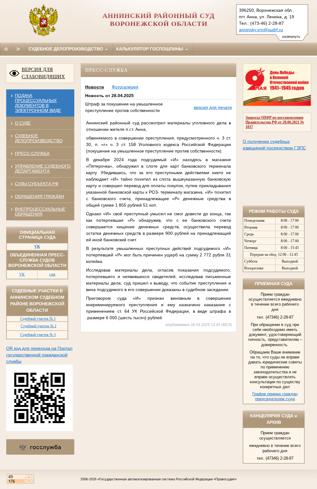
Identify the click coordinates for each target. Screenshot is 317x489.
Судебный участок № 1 (38, 318)
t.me (52, 274)
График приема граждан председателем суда (274, 396)
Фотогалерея (125, 86)
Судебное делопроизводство (66, 48)
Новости (94, 86)
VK (22, 274)
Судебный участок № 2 (38, 326)
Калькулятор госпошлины (150, 48)
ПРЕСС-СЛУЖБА (32, 153)
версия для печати (213, 107)
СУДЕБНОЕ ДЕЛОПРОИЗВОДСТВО (39, 138)
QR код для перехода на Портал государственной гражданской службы (39, 355)
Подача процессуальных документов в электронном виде (38, 103)
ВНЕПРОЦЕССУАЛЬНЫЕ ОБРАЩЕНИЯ (40, 212)
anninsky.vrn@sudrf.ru (261, 29)
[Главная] (6, 49)
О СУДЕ (23, 123)
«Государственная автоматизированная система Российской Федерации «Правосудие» (167, 479)
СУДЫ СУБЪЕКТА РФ (37, 183)
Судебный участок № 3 (38, 334)
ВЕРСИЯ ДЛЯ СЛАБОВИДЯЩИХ (43, 73)
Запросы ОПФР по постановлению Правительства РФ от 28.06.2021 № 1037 (274, 122)
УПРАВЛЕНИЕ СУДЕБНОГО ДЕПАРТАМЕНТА (43, 169)
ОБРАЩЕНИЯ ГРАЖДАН (39, 196)
